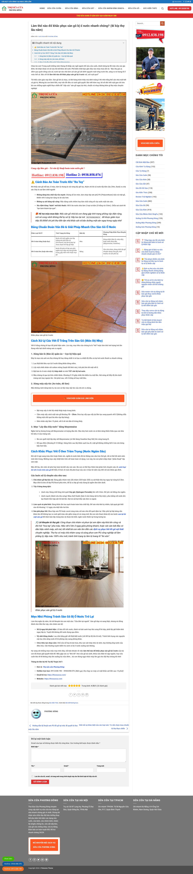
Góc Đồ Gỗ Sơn (142, 188)
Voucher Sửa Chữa (150, 143)
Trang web (100, 766)
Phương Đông (53, 36)
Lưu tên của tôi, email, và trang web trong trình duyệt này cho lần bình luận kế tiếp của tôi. (66, 776)
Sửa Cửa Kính (71, 8)
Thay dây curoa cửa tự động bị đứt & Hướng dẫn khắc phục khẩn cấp (153, 313)
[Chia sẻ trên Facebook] (70, 695)
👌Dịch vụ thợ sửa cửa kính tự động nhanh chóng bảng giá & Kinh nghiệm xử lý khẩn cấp (153, 271)
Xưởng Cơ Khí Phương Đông (147, 218)
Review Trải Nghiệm (144, 197)
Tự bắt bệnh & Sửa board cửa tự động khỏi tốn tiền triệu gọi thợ (152, 322)
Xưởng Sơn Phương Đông (146, 227)
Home (42, 8)
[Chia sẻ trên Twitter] (75, 695)
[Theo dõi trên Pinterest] (46, 860)
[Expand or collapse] (123, 43)
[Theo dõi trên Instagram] (186, 1)
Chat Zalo (8, 859)
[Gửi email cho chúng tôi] (190, 1)
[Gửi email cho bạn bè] (79, 695)
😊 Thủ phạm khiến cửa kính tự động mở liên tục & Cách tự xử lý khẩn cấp (153, 261)
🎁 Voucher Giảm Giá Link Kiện (78, 398)
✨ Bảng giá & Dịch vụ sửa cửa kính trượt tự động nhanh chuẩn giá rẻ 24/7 (152, 252)
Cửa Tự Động (141, 171)
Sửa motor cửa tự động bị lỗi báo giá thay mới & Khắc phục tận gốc (153, 294)
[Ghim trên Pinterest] (83, 695)
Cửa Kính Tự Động (143, 167)
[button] (177, 1)
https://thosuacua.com (53, 679)
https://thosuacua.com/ (56, 675)
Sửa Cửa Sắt (88, 8)
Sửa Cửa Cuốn (54, 8)
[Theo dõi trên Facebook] (184, 1)
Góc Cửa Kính (141, 180)
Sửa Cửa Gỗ (133, 8)
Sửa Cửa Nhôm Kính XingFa (111, 8)
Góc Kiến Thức (150, 8)
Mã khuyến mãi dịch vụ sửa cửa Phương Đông (44, 845)
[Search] (162, 8)
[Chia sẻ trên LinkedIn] (87, 695)
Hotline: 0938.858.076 (13, 864)
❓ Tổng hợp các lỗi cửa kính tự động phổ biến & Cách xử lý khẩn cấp (153, 242)
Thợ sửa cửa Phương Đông (53, 667)
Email (66, 766)
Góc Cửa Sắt (141, 184)
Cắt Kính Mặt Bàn (143, 162)
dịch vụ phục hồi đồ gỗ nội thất (108, 529)
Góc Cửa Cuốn (141, 175)
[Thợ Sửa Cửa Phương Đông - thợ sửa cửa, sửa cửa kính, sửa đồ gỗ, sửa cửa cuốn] (13, 8)
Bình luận (35, 747)
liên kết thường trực (72, 703)
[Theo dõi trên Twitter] (188, 1)
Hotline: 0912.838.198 (13, 869)
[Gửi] (162, 23)
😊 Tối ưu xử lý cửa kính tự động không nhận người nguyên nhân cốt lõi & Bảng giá (152, 283)
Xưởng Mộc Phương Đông (146, 223)
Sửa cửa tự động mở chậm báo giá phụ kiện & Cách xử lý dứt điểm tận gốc (152, 303)
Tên (33, 766)
